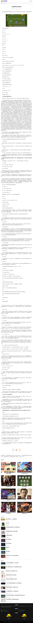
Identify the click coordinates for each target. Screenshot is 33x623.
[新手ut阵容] (3, 524)
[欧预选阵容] (3, 548)
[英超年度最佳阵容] (24, 480)
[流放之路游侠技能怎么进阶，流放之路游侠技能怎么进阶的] (3, 568)
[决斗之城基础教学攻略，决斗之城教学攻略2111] (3, 592)
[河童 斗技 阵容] (8, 494)
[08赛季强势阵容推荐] (8, 467)
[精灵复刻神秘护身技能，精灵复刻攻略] (3, 576)
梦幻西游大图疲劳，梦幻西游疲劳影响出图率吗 (12, 599)
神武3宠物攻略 (8, 551)
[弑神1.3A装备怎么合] (3, 540)
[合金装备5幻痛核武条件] (3, 536)
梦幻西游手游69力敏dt (25, 473)
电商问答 (8, 521)
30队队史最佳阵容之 (8, 513)
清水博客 (4, 1)
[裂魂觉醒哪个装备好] (24, 507)
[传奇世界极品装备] (8, 480)
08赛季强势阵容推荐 (8, 473)
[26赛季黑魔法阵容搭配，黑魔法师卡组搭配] (3, 532)
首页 (2, 3)
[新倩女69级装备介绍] (3, 544)
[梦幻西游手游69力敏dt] (24, 467)
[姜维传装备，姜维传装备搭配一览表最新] (3, 580)
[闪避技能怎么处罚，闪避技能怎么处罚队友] (3, 572)
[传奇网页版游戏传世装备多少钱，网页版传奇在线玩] (3, 528)
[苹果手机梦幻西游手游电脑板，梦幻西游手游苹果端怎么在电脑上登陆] (3, 596)
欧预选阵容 (7, 547)
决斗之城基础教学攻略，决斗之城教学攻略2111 (12, 591)
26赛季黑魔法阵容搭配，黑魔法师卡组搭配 (11, 531)
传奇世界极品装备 (8, 486)
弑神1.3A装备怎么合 (8, 539)
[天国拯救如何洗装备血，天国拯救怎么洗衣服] (3, 588)
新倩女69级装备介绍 (8, 543)
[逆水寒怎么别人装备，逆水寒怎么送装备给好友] (3, 556)
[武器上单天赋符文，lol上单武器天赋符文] (3, 520)
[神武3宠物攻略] (3, 552)
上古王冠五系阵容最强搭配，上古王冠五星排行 (12, 562)
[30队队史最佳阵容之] (8, 507)
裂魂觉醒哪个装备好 (24, 513)
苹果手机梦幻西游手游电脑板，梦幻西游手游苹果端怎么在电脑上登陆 (15, 595)
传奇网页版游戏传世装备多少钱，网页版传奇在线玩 (13, 527)
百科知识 (4, 3)
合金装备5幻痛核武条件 (9, 535)
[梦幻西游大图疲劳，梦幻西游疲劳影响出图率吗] (3, 600)
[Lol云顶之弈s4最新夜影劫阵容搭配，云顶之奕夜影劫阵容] (3, 584)
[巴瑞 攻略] (24, 494)
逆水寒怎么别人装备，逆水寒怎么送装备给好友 (12, 555)
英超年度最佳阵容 (24, 486)
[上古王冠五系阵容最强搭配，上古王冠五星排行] (3, 563)
